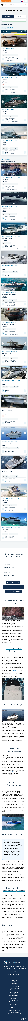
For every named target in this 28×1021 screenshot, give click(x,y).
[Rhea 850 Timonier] (14, 343)
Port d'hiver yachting (9, 119)
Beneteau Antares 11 (7, 238)
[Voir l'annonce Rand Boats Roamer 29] (25, 423)
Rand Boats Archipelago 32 (8, 443)
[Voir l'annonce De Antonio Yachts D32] (25, 480)
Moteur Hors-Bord (14, 995)
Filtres (8, 16)
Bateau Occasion (15, 982)
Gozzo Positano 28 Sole (8, 324)
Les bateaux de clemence (10, 361)
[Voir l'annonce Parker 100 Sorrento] (25, 275)
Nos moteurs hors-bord (14, 591)
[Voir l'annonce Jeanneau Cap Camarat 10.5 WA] (25, 390)
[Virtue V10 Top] (14, 169)
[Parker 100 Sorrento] (14, 257)
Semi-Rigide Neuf (15, 986)
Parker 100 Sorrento (7, 267)
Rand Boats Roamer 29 (7, 410)
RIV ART (8, 1019)
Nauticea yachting (9, 537)
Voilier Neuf (14, 983)
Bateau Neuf (15, 980)
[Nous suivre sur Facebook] (21, 1019)
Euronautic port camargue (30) (11, 58)
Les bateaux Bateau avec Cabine (14, 587)
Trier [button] (20, 16)
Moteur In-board (14, 997)
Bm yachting (7, 187)
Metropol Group (8, 246)
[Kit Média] (25, 1019)
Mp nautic (7, 390)
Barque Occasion (15, 994)
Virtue (4, 656)
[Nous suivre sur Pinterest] (23, 1019)
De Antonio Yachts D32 (7, 471)
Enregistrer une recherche (14, 20)
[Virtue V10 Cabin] (14, 198)
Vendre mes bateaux (14, 974)
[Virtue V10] (14, 40)
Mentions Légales (15, 1012)
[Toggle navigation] (25, 4)
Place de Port (15, 1000)
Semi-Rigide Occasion (15, 988)
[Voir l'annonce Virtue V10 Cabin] (25, 218)
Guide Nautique (14, 1009)
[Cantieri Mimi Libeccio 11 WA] (14, 284)
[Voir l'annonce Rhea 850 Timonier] (25, 362)
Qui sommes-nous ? (14, 1004)
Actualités (14, 1007)
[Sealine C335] (14, 490)
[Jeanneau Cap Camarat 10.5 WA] (14, 372)
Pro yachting (7, 422)
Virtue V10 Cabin (6, 208)
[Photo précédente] (3, 41)
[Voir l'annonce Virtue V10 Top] (25, 188)
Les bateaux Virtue (14, 582)
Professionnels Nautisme (15, 1010)
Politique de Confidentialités (14, 1014)
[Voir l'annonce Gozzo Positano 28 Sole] (25, 333)
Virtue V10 (4, 50)
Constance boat (8, 508)
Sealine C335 (5, 500)
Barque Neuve (14, 992)
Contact (15, 1005)
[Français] (22, 1)
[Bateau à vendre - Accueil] (7, 5)
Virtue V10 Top (5, 179)
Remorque (14, 998)
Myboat (6, 152)
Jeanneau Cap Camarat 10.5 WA (9, 382)
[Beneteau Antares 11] (14, 228)
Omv (6, 480)
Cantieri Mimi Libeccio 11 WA (9, 294)
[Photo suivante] (25, 41)
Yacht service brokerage (10, 304)
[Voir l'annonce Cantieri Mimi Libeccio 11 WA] (25, 304)
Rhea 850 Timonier (6, 353)
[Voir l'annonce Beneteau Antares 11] (25, 247)
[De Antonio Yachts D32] (14, 462)
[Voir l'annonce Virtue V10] (25, 59)
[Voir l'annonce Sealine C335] (25, 509)
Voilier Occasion (14, 985)
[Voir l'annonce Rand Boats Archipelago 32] (25, 451)
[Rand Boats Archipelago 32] (14, 433)
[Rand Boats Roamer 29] (14, 401)
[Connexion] (26, 1)
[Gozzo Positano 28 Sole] (14, 314)
